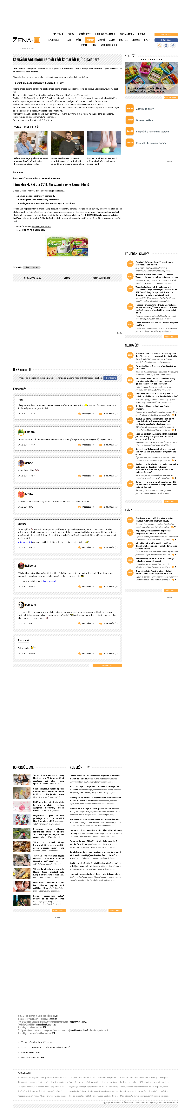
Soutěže (123, 39)
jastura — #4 (49, 581)
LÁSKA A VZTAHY (31, 267)
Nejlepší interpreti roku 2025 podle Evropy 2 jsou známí (42, 1095)
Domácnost (84, 34)
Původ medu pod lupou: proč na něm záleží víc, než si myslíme (145, 1091)
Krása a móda (127, 34)
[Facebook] (173, 45)
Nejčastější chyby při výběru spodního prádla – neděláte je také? (94, 1086)
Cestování (58, 34)
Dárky (71, 34)
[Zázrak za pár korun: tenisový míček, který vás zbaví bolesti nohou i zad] (104, 142)
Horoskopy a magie (105, 34)
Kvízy (147, 39)
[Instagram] (166, 45)
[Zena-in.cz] (28, 40)
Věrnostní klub (109, 45)
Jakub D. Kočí (104, 277)
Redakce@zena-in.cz (41, 226)
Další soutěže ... (170, 97)
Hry (94, 45)
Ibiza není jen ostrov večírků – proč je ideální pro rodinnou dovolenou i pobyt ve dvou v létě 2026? (43, 1082)
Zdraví (101, 39)
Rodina (141, 34)
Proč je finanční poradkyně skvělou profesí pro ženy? (40, 1091)
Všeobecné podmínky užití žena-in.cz (37, 1042)
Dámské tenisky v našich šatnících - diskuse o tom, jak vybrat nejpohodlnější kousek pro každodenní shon (94, 1082)
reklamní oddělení (80, 1030)
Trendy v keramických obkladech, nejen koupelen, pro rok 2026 (145, 1086)
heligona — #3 (25, 542)
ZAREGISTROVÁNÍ (54, 377)
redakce (53, 1018)
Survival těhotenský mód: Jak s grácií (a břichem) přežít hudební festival (43, 1077)
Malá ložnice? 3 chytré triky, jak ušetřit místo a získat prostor (145, 1095)
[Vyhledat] (159, 45)
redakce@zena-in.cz (77, 1021)
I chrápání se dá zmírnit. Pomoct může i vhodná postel (92, 1077)
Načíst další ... (107, 665)
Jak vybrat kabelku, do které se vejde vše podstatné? (41, 1086)
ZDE (56, 1016)
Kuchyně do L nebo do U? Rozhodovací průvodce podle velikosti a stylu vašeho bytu (145, 1082)
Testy (68, 39)
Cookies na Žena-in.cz (30, 1052)
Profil (84, 45)
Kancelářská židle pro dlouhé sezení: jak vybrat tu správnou (94, 1091)
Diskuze (136, 39)
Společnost (54, 39)
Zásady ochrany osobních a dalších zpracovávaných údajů (45, 1047)
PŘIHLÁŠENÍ (69, 377)
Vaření (79, 39)
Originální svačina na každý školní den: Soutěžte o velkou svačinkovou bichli (147, 89)
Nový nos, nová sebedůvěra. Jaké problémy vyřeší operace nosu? (145, 1077)
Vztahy (90, 39)
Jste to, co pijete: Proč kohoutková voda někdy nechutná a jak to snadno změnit (94, 1095)
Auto (112, 39)
